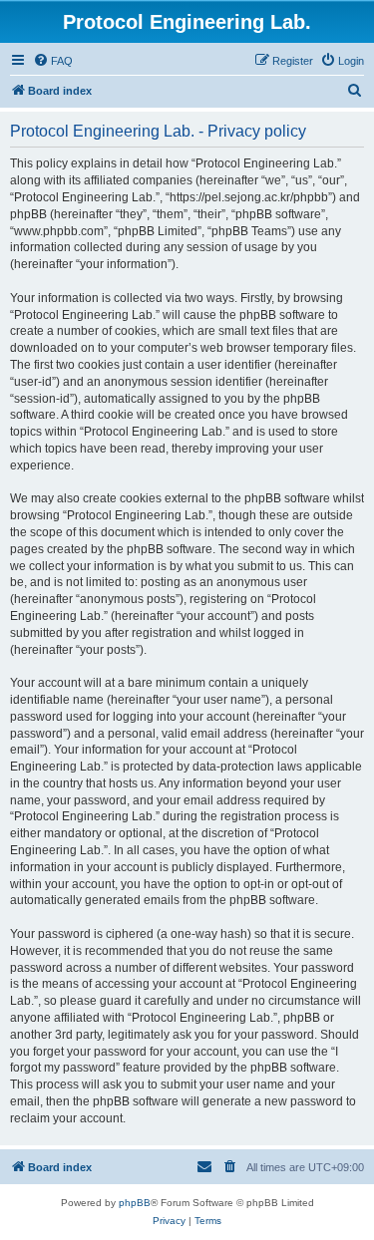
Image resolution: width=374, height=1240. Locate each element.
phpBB (135, 1202)
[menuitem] (53, 61)
